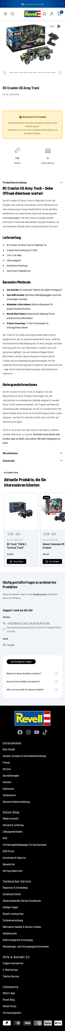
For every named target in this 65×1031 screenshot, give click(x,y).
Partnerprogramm (12, 1013)
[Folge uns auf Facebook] (20, 732)
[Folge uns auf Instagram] (28, 732)
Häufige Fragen (10, 907)
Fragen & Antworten (13, 963)
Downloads (9, 461)
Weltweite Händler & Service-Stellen (22, 927)
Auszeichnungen (11, 776)
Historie (7, 769)
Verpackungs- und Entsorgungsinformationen (26, 947)
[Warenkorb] (59, 14)
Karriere (7, 782)
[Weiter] (60, 73)
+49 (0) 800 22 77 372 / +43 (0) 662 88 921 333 (28, 623)
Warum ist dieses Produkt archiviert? (24, 673)
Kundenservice (40, 594)
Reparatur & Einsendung (15, 888)
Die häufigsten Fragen (21, 662)
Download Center (12, 894)
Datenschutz (9, 795)
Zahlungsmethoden (12, 832)
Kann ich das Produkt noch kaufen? (23, 681)
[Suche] (12, 14)
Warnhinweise (10, 453)
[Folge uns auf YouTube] (36, 732)
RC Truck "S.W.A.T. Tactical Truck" (17, 546)
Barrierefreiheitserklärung (16, 802)
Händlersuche (10, 934)
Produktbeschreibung (14, 182)
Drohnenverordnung (13, 920)
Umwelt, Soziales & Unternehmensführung (24, 756)
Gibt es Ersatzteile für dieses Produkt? (25, 689)
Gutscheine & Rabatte (14, 858)
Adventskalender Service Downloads (22, 901)
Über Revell (9, 750)
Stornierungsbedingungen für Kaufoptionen (25, 845)
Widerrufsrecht (11, 819)
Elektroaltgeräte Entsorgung (18, 940)
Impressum (8, 789)
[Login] (52, 14)
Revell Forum (9, 1006)
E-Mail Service (10, 970)
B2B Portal (8, 851)
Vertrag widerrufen (12, 871)
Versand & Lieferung (13, 825)
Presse (6, 763)
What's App (9, 993)
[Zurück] (5, 73)
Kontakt (10, 645)
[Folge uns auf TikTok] (45, 732)
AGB (5, 838)
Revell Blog (9, 1000)
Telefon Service (11, 977)
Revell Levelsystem (13, 914)
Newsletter (9, 864)
